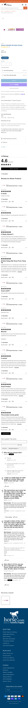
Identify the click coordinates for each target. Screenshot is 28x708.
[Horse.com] (8, 4)
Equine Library (7, 681)
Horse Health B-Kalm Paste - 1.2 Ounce (14, 185)
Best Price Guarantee (9, 639)
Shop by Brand (7, 677)
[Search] (25, 8)
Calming (13, 11)
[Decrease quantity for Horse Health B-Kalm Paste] (2, 63)
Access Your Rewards (9, 660)
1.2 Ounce (5, 57)
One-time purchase (8, 70)
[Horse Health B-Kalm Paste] (5, 600)
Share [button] (4, 147)
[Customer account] (22, 4)
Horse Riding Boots (8, 674)
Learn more (19, 444)
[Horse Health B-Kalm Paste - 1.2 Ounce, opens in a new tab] (3, 185)
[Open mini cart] (25, 4)
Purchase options (5, 67)
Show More (6, 433)
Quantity (3, 61)
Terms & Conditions (8, 658)
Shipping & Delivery (8, 634)
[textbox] (14, 441)
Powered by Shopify (17, 701)
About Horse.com (8, 653)
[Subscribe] (21, 689)
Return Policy (7, 636)
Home (2, 11)
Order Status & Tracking (10, 632)
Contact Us (6, 643)
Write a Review (14, 168)
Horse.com (12, 701)
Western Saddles (7, 672)
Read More (20, 271)
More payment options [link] (14, 88)
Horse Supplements (8, 668)
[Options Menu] (26, 201)
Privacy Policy (7, 655)
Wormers (5, 670)
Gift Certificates (7, 679)
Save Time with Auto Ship (10, 75)
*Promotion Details (8, 641)
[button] (14, 139)
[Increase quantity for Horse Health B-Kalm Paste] (9, 63)
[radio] (2, 70)
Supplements (7, 11)
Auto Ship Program (8, 645)
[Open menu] (2, 4)
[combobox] (14, 7)
